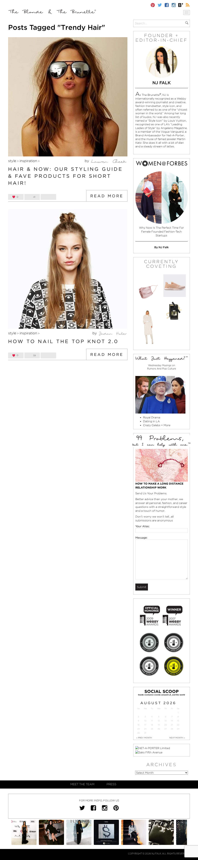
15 (178, 720)
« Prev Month (144, 737)
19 (159, 724)
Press (111, 784)
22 (178, 724)
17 (145, 724)
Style (12, 161)
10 (145, 720)
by (87, 161)
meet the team (82, 784)
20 (165, 724)
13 (165, 720)
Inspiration (28, 161)
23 (138, 729)
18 (152, 724)
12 (159, 720)
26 (159, 729)
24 (145, 729)
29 (178, 729)
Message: (141, 537)
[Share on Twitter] (48, 197)
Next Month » (177, 737)
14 (172, 720)
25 (152, 729)
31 (145, 733)
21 (172, 724)
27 (165, 729)
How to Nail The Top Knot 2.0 (63, 341)
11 (152, 720)
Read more (106, 196)
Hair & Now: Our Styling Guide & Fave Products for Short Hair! (65, 176)
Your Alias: (142, 526)
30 (138, 733)
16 (138, 724)
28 (172, 729)
